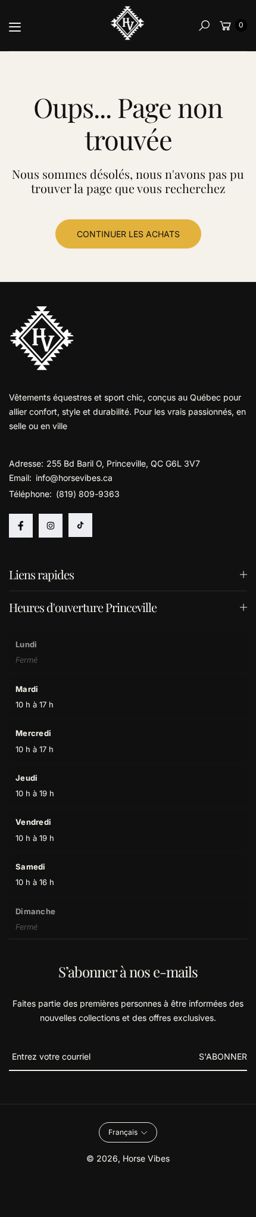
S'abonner (223, 1056)
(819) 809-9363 (88, 494)
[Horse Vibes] (128, 23)
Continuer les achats (128, 234)
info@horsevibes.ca (73, 478)
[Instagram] (51, 526)
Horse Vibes (146, 1158)
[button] (204, 26)
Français (123, 1132)
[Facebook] (21, 526)
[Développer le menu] (15, 27)
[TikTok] (80, 525)
